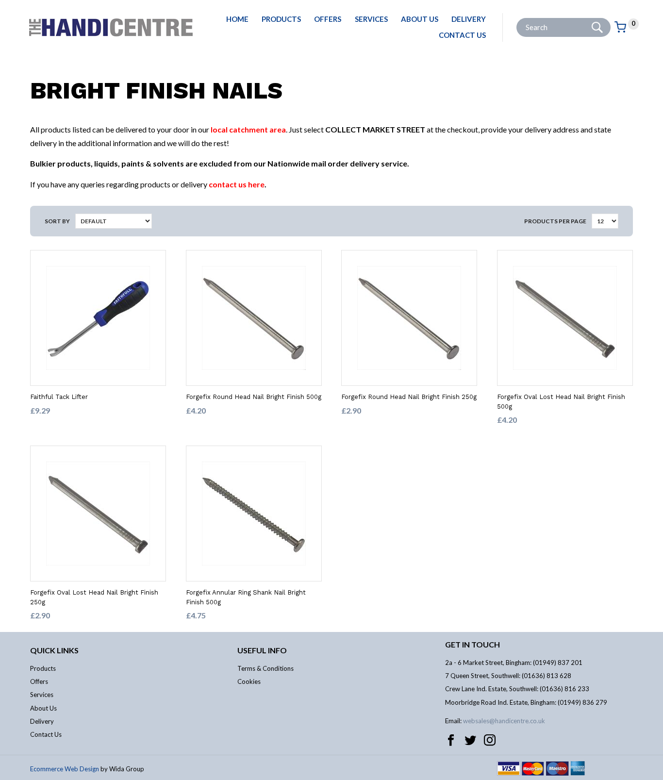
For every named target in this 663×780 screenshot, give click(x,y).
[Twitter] (470, 740)
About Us (419, 19)
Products (281, 19)
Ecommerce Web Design (64, 769)
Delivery (468, 19)
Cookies (249, 681)
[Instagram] (490, 740)
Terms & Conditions (265, 668)
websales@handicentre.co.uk (504, 721)
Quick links (54, 650)
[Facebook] (451, 740)
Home (237, 19)
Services (371, 19)
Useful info (262, 650)
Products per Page (555, 221)
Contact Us (462, 35)
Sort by (57, 221)
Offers (327, 19)
